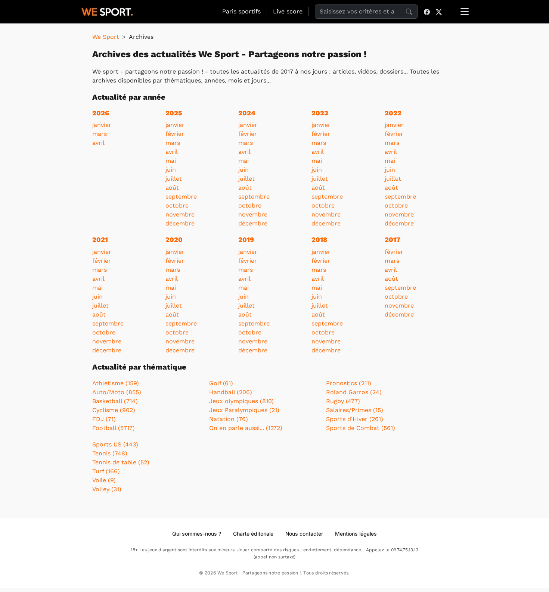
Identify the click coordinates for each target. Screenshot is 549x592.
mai (170, 160)
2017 (392, 239)
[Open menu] (464, 11)
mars (99, 133)
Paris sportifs (241, 11)
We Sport (105, 36)
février (174, 133)
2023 (319, 113)
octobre (177, 205)
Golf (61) (221, 383)
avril (98, 142)
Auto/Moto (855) (116, 392)
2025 (173, 113)
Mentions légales (356, 533)
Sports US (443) (115, 444)
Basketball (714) (115, 401)
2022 (393, 113)
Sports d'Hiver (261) (354, 419)
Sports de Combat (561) (360, 427)
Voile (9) (104, 480)
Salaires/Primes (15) (354, 410)
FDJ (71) (104, 419)
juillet (173, 178)
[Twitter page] (439, 11)
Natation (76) (228, 419)
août (172, 187)
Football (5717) (113, 427)
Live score (288, 11)
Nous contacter (304, 533)
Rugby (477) (343, 401)
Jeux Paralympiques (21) (244, 410)
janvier (101, 124)
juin (170, 169)
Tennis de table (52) (120, 462)
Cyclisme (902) (113, 410)
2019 (246, 239)
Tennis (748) (109, 453)
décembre (180, 223)
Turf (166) (106, 471)
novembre (180, 214)
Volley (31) (106, 489)
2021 (100, 239)
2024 (246, 113)
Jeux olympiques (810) (241, 401)
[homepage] (107, 10)
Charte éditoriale (253, 533)
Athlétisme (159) (115, 383)
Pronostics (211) (348, 383)
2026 (100, 113)
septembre (181, 196)
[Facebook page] (427, 11)
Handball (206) (230, 392)
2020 (174, 239)
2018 (319, 239)
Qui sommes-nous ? (196, 533)
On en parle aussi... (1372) (245, 427)
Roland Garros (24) (354, 392)
